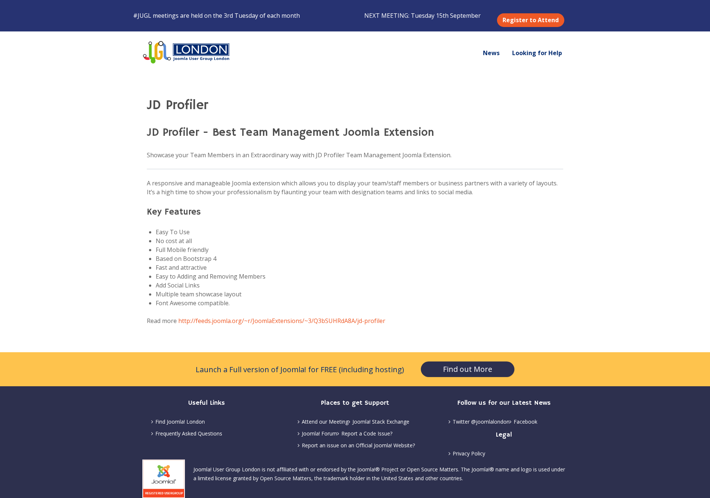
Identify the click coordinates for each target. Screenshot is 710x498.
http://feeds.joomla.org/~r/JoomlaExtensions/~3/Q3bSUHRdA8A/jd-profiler (281, 321)
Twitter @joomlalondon (481, 421)
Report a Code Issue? (366, 433)
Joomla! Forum (319, 433)
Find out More (467, 369)
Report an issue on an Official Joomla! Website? (358, 445)
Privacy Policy (469, 453)
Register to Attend (531, 20)
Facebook (525, 421)
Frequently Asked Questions (188, 433)
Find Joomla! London (180, 421)
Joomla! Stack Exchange (380, 421)
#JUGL (142, 15)
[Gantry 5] (186, 52)
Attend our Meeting (325, 421)
